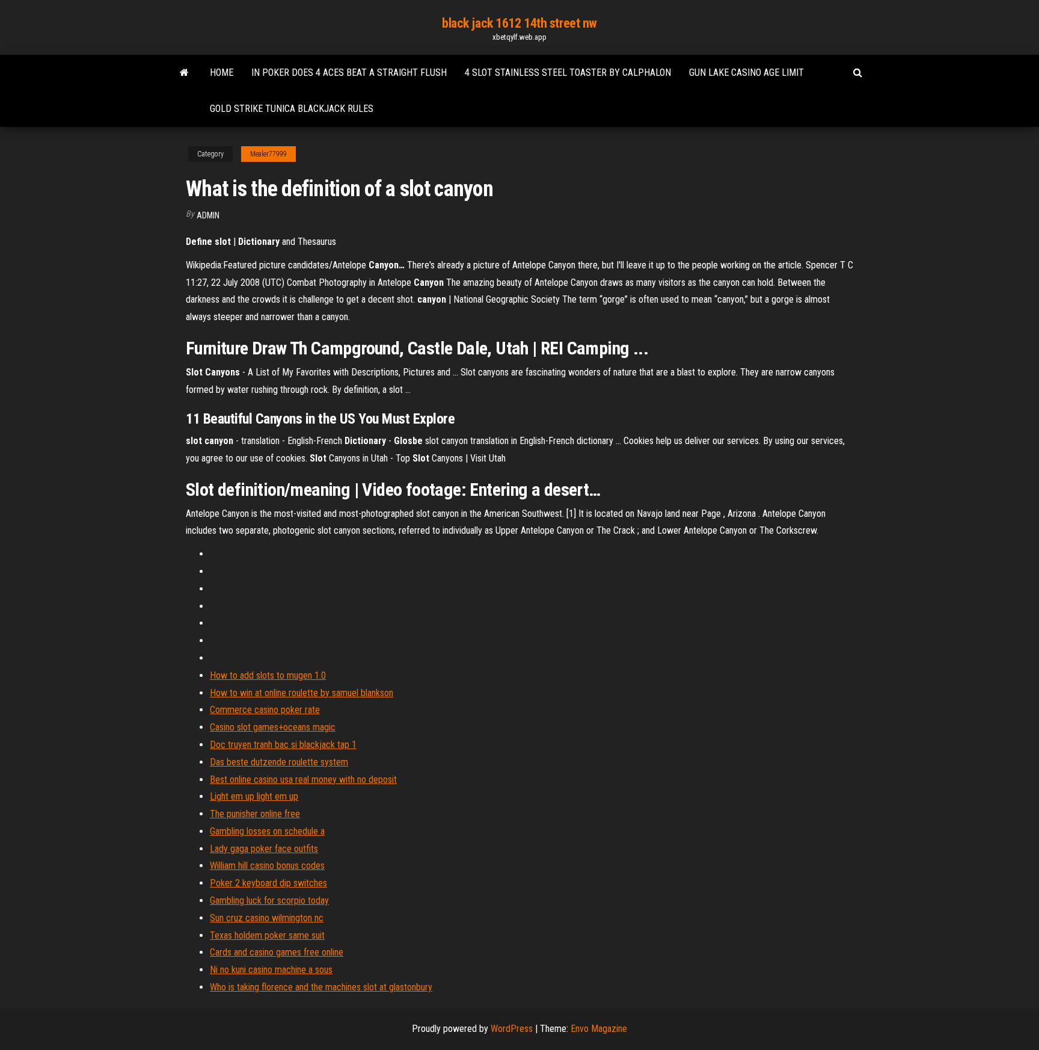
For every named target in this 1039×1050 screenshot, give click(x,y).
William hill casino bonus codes (267, 865)
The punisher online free (255, 814)
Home (221, 72)
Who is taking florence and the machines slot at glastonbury (321, 987)
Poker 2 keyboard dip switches (268, 883)
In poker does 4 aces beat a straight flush (349, 72)
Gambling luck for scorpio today (269, 900)
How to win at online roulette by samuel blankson (301, 693)
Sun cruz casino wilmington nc (266, 918)
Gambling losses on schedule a (267, 831)
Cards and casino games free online (276, 952)
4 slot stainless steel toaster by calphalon (568, 72)
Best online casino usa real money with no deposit (303, 779)
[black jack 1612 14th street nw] (184, 73)
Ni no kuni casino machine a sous (271, 969)
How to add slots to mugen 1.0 (268, 675)
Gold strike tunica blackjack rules (291, 108)
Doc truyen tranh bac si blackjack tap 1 (283, 744)
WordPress (512, 1028)
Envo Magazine (599, 1028)
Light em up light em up (254, 796)
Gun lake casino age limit (746, 72)
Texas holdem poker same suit (267, 935)
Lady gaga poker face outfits (264, 848)
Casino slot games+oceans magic (273, 727)
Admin (208, 215)
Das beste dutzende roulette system (279, 762)
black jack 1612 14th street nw (519, 23)
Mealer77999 (268, 154)
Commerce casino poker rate (265, 709)
